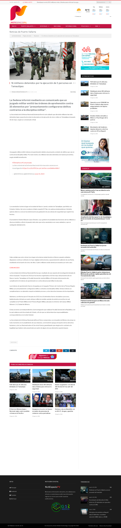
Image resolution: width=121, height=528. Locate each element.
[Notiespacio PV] (19, 14)
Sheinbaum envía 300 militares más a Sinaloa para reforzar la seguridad (58, 2)
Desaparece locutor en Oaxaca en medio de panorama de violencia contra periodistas (42, 411)
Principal (13, 487)
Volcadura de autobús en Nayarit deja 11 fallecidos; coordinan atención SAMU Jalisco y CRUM (99, 515)
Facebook (14, 491)
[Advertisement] (43, 137)
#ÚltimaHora (17, 163)
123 (110, 497)
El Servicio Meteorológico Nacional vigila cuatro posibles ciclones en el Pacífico (19, 411)
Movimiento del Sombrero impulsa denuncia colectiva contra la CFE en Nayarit (99, 129)
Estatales (43, 26)
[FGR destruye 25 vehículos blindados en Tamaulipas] (20, 376)
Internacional (71, 26)
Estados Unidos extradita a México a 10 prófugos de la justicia (99, 118)
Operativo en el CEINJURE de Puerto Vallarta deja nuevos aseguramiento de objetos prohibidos (99, 106)
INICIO (14, 26)
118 (110, 509)
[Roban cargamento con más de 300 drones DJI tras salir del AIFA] (65, 376)
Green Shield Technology (60, 525)
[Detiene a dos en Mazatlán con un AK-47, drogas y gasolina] (65, 400)
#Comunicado (27, 163)
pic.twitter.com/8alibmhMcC (49, 168)
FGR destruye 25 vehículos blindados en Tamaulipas (18, 386)
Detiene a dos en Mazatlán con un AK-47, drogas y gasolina (65, 410)
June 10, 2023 (39, 174)
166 (110, 487)
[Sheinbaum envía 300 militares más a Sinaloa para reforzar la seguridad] (42, 376)
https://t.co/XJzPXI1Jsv (30, 168)
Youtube (13, 495)
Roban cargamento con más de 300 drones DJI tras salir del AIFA (65, 387)
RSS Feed (13, 499)
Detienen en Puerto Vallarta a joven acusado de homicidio (99, 491)
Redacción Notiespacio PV (20, 92)
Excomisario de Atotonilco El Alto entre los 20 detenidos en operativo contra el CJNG (99, 502)
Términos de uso (93, 525)
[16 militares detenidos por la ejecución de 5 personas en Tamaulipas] (43, 61)
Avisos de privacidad (105, 525)
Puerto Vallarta (27, 26)
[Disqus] (43, 445)
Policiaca (85, 26)
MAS (96, 26)
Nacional (57, 26)
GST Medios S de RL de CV (15, 525)
